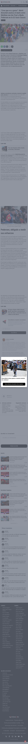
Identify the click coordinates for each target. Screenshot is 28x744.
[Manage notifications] (25, 741)
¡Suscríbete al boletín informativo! (14, 384)
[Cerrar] (25, 358)
